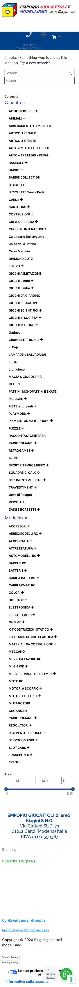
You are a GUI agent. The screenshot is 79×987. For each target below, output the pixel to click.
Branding (9, 850)
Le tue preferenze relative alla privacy (44, 972)
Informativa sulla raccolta (26, 981)
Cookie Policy (10, 957)
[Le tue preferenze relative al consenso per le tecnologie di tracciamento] (71, 979)
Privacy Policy (10, 962)
